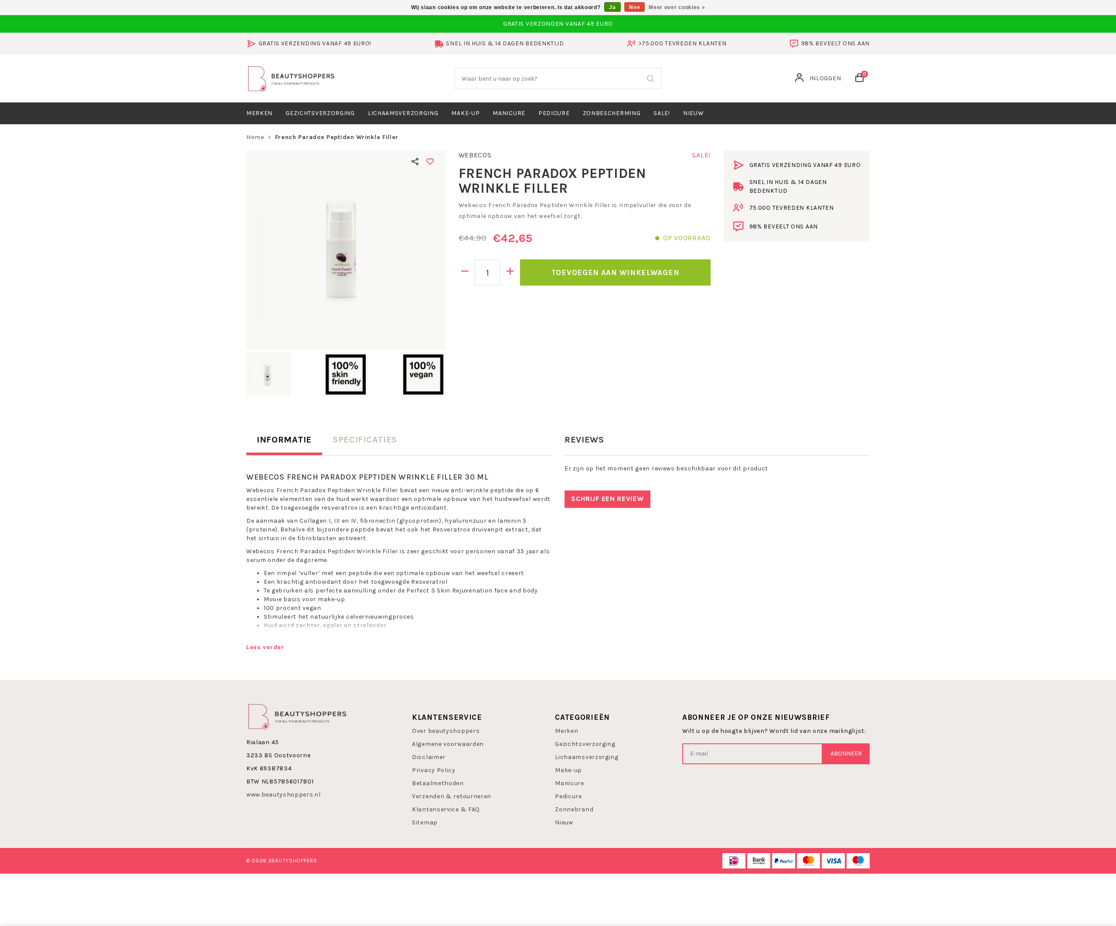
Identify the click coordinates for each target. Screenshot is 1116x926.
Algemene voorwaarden (448, 744)
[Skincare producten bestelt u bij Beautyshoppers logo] (297, 715)
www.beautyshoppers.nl (283, 794)
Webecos (475, 155)
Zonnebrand (574, 809)
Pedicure (554, 113)
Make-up (465, 113)
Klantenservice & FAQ (446, 809)
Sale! (661, 113)
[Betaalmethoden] (733, 860)
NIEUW (693, 113)
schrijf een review (607, 498)
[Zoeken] (651, 78)
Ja (612, 7)
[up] (510, 272)
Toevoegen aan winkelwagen (615, 272)
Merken (259, 113)
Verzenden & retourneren (451, 796)
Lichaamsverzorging (403, 113)
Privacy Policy (434, 770)
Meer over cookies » (677, 7)
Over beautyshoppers (446, 731)
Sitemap (425, 822)
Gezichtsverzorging (320, 113)
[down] (465, 272)
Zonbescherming (612, 113)
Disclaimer (429, 757)
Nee (634, 7)
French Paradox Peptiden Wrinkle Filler (337, 137)
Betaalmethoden (438, 783)
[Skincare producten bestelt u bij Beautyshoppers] (291, 78)
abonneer (846, 753)
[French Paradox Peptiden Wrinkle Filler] (346, 250)
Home (255, 137)
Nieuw (564, 822)
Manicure (509, 113)
